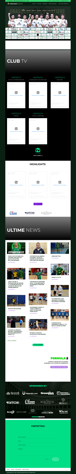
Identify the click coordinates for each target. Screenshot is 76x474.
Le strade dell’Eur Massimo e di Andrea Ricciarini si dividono (58, 300)
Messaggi (45, 3)
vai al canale (37, 155)
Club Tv (34, 3)
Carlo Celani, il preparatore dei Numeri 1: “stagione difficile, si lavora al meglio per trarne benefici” (15, 284)
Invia (55, 459)
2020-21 (13, 262)
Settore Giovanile (63, 3)
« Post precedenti (11, 340)
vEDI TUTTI (37, 204)
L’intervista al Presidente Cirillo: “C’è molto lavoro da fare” (59, 324)
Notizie (39, 3)
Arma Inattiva (56, 256)
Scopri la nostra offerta (59, 367)
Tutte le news (38, 344)
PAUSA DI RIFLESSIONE (14, 308)
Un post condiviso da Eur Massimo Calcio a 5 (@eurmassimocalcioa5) (19, 106)
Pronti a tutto (56, 277)
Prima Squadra (52, 3)
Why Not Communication (30, 472)
